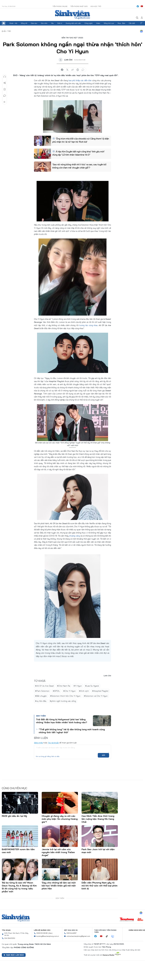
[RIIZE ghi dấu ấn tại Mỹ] (20, 803)
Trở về (4, 102)
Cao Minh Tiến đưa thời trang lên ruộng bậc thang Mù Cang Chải (98, 819)
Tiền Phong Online (59, 6)
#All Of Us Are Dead (44, 686)
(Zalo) (50, 933)
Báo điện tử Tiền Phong (72, 14)
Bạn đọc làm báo (15, 955)
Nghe (4, 76)
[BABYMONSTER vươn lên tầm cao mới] (20, 836)
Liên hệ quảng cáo (42, 930)
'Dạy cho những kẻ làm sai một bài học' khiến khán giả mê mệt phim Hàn (59, 885)
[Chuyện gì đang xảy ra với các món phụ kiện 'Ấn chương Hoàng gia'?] (60, 803)
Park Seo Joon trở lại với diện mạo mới (98, 851)
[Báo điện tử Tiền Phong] (127, 920)
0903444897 (71, 933)
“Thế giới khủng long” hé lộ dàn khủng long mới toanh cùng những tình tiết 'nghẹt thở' (72, 731)
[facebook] (137, 6)
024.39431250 (9, 938)
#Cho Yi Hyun (69, 691)
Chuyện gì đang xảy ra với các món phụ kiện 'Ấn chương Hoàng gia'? (60, 819)
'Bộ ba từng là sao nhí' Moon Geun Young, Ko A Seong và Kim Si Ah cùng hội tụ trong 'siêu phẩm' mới (19, 887)
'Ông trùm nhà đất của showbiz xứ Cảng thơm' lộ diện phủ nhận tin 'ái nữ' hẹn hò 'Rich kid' (80, 140)
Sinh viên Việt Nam (16, 918)
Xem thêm (141, 23)
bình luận (83, 70)
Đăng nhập (38, 743)
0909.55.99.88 (42, 933)
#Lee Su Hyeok (92, 686)
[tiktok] (107, 936)
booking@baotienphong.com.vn (47, 936)
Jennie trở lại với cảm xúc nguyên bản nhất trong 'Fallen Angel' (58, 852)
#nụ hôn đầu (40, 701)
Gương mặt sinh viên (73, 23)
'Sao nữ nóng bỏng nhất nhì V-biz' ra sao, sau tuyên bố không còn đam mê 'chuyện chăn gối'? (79, 166)
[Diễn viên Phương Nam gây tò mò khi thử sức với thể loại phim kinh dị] (100, 869)
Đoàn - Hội (13, 23)
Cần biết (132, 23)
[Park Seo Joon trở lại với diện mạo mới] (100, 836)
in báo (77, 70)
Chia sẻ (4, 83)
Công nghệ (88, 23)
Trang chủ (3, 23)
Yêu (52, 23)
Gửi (103, 755)
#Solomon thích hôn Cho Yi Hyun (65, 696)
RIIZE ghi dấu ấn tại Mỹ (14, 816)
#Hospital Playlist (100, 691)
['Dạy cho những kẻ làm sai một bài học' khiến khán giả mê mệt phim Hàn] (60, 869)
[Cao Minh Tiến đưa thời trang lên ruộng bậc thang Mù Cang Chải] (100, 803)
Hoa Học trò (96, 6)
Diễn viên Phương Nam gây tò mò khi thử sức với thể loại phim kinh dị (99, 885)
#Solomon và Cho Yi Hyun (96, 696)
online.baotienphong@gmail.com (78, 936)
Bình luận (4, 95)
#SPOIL (56, 691)
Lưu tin (4, 89)
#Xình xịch (84, 691)
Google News (141, 31)
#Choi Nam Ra (63, 686)
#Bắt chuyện (41, 696)
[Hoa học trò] (140, 920)
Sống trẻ (24, 23)
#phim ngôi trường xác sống (63, 701)
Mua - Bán (121, 23)
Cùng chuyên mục (14, 788)
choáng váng (74, 536)
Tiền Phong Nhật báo (79, 6)
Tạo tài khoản (53, 743)
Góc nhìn (44, 23)
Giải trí (59, 23)
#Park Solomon (42, 691)
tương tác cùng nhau (88, 325)
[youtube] (141, 6)
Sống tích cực (109, 23)
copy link (72, 70)
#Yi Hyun (78, 686)
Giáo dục (34, 23)
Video (98, 23)
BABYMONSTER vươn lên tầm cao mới (18, 851)
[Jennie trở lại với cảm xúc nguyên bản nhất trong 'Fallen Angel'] (60, 836)
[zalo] (114, 936)
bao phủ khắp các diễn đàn (80, 80)
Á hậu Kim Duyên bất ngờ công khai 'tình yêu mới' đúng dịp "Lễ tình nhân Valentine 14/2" (78, 153)
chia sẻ (62, 70)
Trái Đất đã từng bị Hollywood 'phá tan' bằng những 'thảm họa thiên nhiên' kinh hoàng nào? (61, 721)
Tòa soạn (6, 930)
